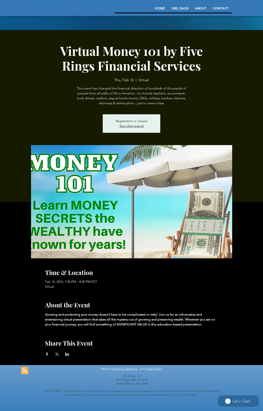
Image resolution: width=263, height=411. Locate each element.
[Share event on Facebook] (47, 354)
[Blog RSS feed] (24, 371)
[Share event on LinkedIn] (67, 354)
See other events (131, 126)
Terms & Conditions (125, 369)
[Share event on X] (57, 354)
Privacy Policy (153, 369)
